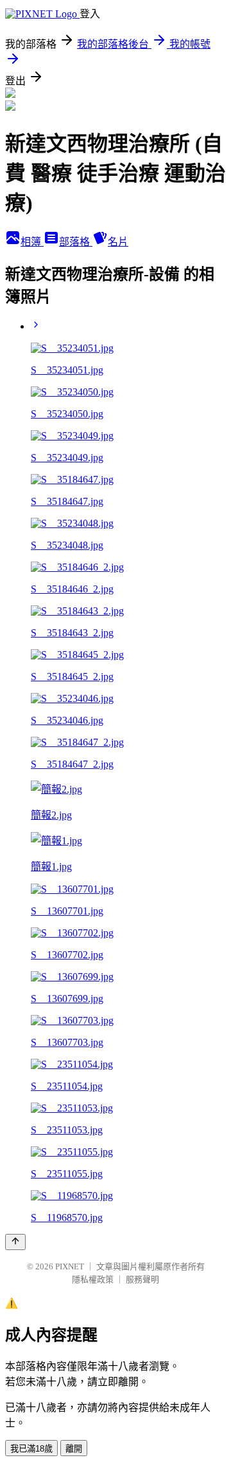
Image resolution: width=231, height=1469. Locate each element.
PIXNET (69, 1266)
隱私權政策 (93, 1279)
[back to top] (15, 1242)
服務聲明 (142, 1279)
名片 (118, 241)
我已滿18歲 (31, 1449)
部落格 (75, 241)
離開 (73, 1449)
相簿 (32, 241)
